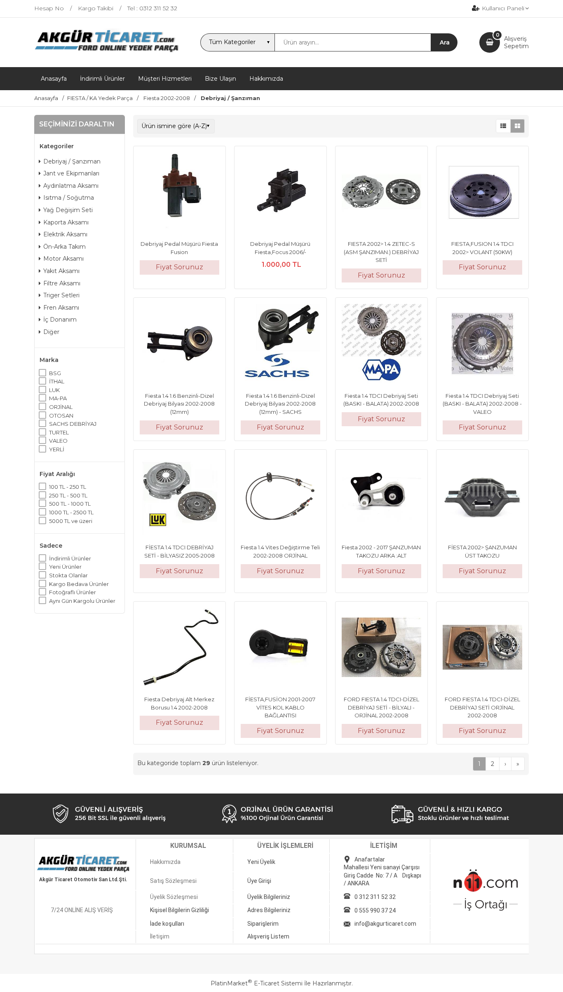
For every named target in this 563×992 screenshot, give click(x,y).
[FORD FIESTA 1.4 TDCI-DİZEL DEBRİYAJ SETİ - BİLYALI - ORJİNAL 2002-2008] (381, 648)
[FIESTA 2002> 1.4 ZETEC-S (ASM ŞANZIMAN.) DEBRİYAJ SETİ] (381, 193)
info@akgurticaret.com (385, 923)
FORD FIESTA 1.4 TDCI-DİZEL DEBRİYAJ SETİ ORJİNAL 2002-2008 (482, 707)
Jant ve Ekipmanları (71, 173)
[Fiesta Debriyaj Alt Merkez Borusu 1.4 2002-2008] (179, 648)
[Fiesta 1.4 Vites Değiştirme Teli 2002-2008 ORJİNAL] (280, 496)
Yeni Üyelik (261, 862)
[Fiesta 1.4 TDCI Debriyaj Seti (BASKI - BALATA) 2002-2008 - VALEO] (482, 344)
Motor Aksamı (63, 258)
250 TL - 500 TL (68, 495)
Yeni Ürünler (65, 566)
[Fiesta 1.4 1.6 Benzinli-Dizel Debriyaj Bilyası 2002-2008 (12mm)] (179, 344)
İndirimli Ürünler (70, 558)
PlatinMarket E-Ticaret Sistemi (257, 983)
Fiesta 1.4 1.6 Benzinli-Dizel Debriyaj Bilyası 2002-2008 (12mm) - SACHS (280, 403)
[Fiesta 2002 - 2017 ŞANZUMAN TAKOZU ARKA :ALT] (381, 496)
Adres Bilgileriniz (269, 910)
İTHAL (56, 381)
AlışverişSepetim (516, 42)
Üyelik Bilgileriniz (268, 897)
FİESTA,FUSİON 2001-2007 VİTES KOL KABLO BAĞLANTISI (280, 707)
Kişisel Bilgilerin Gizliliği (179, 910)
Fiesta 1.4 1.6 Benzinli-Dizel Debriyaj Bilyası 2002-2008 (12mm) (179, 403)
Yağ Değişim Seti (68, 210)
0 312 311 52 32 (375, 897)
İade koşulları (167, 923)
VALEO (58, 440)
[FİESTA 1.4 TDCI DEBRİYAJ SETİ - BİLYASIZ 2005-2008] (179, 496)
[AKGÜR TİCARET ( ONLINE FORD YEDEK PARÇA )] (106, 51)
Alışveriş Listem (268, 936)
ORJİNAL (61, 407)
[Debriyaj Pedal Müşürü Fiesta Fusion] (179, 193)
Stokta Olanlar (68, 575)
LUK (54, 390)
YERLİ (56, 449)
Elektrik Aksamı (65, 234)
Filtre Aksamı (61, 283)
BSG (55, 373)
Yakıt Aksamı (61, 271)
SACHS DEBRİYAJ (72, 423)
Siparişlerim (263, 923)
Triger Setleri (61, 295)
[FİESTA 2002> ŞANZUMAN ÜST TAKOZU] (482, 496)
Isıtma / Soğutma (68, 197)
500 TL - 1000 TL (70, 503)
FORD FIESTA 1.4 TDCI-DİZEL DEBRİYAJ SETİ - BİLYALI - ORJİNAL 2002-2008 (381, 707)
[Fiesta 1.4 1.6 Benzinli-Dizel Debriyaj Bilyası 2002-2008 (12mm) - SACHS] (280, 344)
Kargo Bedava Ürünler (79, 584)
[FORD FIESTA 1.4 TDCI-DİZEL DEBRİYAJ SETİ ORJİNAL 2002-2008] (482, 648)
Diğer (51, 332)
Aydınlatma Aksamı (71, 185)
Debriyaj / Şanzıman (72, 161)
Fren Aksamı (61, 307)
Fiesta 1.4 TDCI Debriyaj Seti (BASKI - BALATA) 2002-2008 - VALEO (482, 403)
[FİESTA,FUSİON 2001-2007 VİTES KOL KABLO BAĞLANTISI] (280, 648)
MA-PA (58, 398)
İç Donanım (60, 319)
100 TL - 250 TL (67, 486)
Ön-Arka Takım (64, 246)
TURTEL (59, 432)
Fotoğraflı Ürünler (72, 592)
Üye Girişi (259, 881)
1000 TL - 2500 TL (71, 512)
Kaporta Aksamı (66, 222)
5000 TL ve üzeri (70, 521)
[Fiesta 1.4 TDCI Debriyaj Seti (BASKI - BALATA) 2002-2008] (381, 344)
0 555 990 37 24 (375, 910)
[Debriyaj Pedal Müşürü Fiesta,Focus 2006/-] (280, 193)
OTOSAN (61, 415)
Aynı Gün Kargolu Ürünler (82, 601)
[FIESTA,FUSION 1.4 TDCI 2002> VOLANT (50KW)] (482, 193)
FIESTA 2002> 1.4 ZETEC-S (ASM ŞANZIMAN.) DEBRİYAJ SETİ (381, 251)
